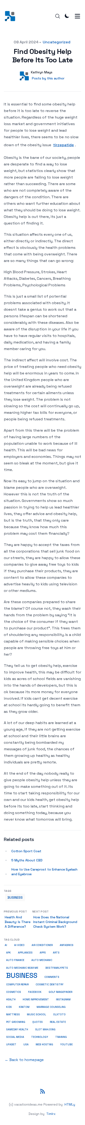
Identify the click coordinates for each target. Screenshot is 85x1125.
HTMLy (69, 1104)
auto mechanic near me (22, 967)
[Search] (57, 16)
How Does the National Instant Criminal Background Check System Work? (55, 922)
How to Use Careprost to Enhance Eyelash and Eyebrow (44, 871)
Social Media (15, 1037)
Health (11, 999)
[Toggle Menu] (77, 16)
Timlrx (50, 1114)
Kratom (24, 1007)
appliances (25, 952)
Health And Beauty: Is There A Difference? (17, 922)
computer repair (17, 984)
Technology (39, 1037)
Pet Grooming (15, 1022)
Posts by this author (48, 78)
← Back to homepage (24, 1059)
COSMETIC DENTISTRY (50, 984)
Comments (51, 977)
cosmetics (13, 992)
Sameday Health (17, 1029)
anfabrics (66, 945)
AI (6, 945)
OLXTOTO (59, 1014)
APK (8, 952)
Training (61, 1037)
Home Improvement (36, 999)
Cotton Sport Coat (26, 851)
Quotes (37, 1022)
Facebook (35, 992)
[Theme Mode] (67, 16)
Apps (43, 952)
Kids (9, 1007)
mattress (13, 1014)
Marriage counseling (51, 1007)
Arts (56, 952)
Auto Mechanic (41, 960)
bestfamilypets (56, 967)
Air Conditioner (42, 945)
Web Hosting (44, 1044)
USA (26, 1044)
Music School (36, 1014)
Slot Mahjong (45, 1029)
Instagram (63, 999)
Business (15, 897)
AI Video (19, 945)
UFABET (11, 1044)
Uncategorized (56, 42)
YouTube (66, 1044)
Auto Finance (15, 960)
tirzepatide (63, 144)
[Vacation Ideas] (11, 16)
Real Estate (58, 1022)
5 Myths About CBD (26, 860)
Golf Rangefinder (60, 992)
